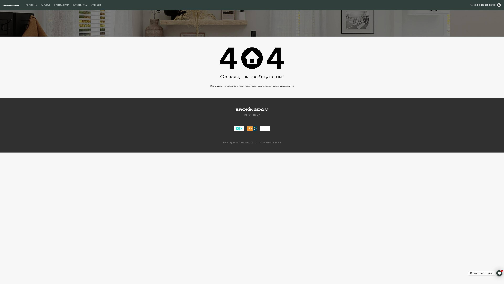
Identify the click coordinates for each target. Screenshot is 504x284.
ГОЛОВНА (31, 5)
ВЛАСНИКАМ (80, 5)
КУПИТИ (45, 5)
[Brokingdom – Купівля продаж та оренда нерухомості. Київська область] (11, 5)
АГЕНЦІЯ (96, 5)
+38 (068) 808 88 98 (484, 5)
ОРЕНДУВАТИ (61, 5)
